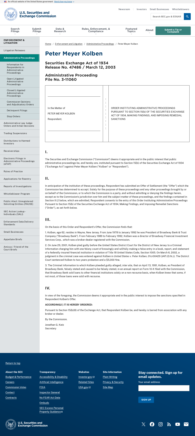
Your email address (149, 382)
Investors (142, 9)
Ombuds (44, 402)
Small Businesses (159, 9)
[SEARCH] (187, 16)
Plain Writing (110, 376)
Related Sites (86, 382)
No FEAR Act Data (49, 397)
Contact (9, 392)
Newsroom (124, 9)
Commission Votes (15, 387)
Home (48, 44)
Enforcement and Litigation (68, 44)
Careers (9, 382)
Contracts (11, 397)
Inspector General (49, 392)
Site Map (108, 387)
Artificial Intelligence (51, 382)
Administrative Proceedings (100, 44)
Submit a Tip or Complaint (173, 30)
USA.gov (83, 387)
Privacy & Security (113, 382)
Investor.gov (85, 376)
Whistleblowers (180, 9)
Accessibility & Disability (53, 376)
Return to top (12, 363)
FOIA (42, 387)
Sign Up (146, 399)
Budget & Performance (18, 376)
